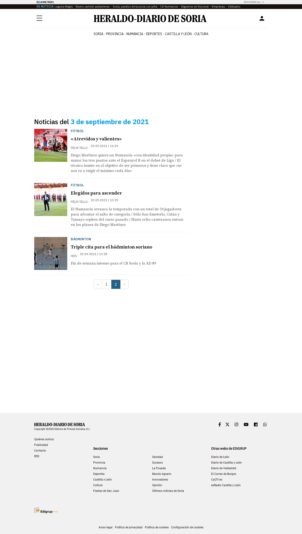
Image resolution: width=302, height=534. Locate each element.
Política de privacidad (129, 527)
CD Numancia (169, 6)
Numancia (100, 468)
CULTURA (201, 34)
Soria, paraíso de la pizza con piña (135, 6)
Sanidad (157, 457)
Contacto (40, 450)
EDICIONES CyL (252, 2)
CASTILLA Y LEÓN (178, 34)
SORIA (98, 34)
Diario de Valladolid (223, 468)
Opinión (157, 485)
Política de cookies (157, 527)
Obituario (234, 6)
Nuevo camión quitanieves (93, 6)
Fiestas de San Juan (106, 491)
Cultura (98, 485)
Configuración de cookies (187, 527)
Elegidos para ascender (96, 193)
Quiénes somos (44, 439)
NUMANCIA (134, 34)
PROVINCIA (115, 34)
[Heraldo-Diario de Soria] (150, 18)
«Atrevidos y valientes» (96, 139)
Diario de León (220, 457)
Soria (96, 457)
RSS (36, 456)
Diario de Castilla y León (226, 462)
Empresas (218, 6)
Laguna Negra (64, 6)
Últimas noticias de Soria (168, 491)
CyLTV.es (216, 479)
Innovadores (160, 479)
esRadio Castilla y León (226, 485)
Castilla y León (102, 479)
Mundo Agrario (161, 474)
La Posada (159, 468)
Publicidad (41, 445)
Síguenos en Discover (195, 6)
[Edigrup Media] (46, 510)
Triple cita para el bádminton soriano (111, 247)
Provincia (99, 462)
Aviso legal (106, 527)
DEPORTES (154, 34)
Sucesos (157, 462)
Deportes (99, 474)
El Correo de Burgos (223, 474)
